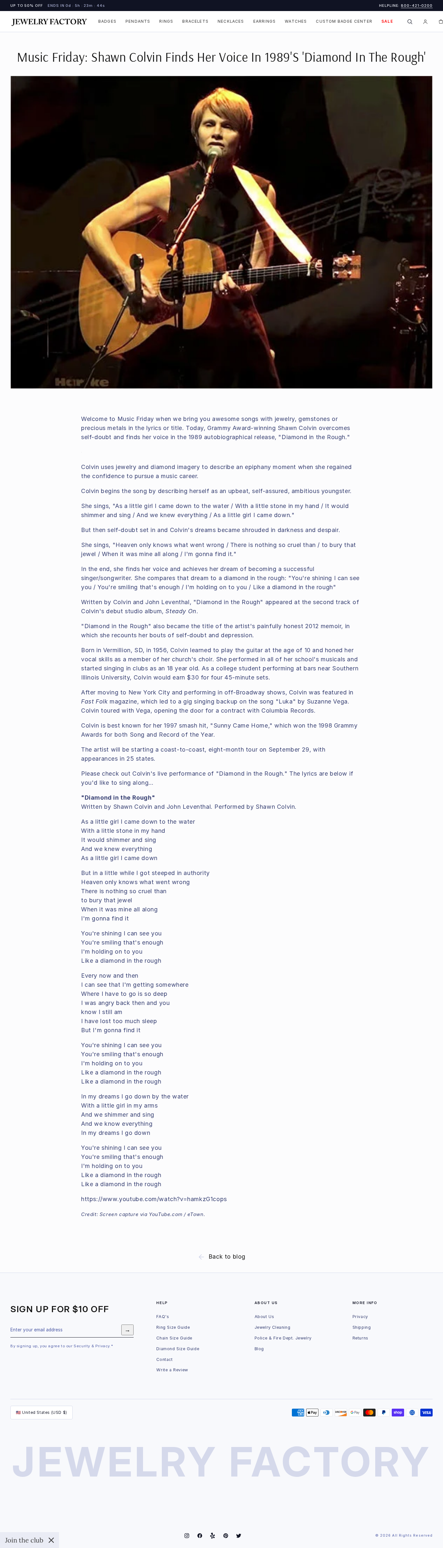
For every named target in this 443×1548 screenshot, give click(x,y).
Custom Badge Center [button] (344, 21)
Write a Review (172, 1369)
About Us (264, 1316)
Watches (296, 21)
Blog (259, 1348)
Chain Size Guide (174, 1338)
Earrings (264, 21)
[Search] (410, 21)
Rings (166, 21)
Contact (164, 1359)
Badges (107, 21)
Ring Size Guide (173, 1327)
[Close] (51, 1540)
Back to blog (227, 1256)
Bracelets (195, 21)
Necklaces (231, 21)
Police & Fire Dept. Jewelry (283, 1338)
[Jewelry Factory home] (49, 21)
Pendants (138, 21)
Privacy (360, 1316)
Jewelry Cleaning (273, 1327)
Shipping (362, 1327)
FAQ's (162, 1316)
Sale (387, 21)
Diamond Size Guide (177, 1348)
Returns (360, 1338)
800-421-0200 (417, 5)
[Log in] (425, 21)
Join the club (24, 1540)
